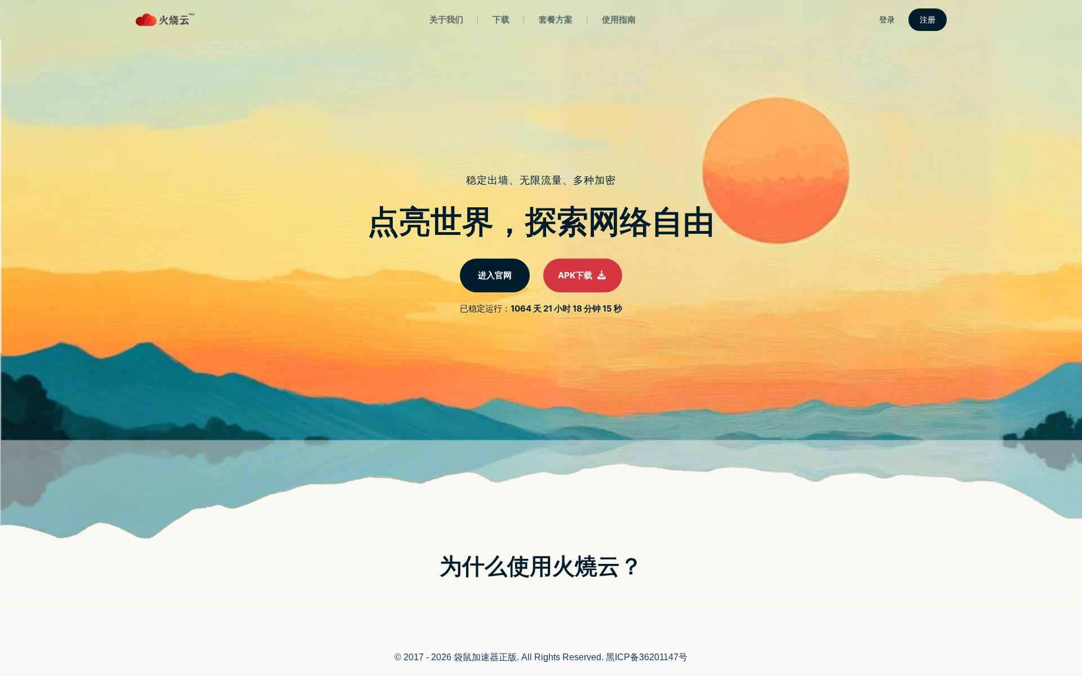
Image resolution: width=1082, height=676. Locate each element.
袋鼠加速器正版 (485, 657)
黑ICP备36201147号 (647, 657)
